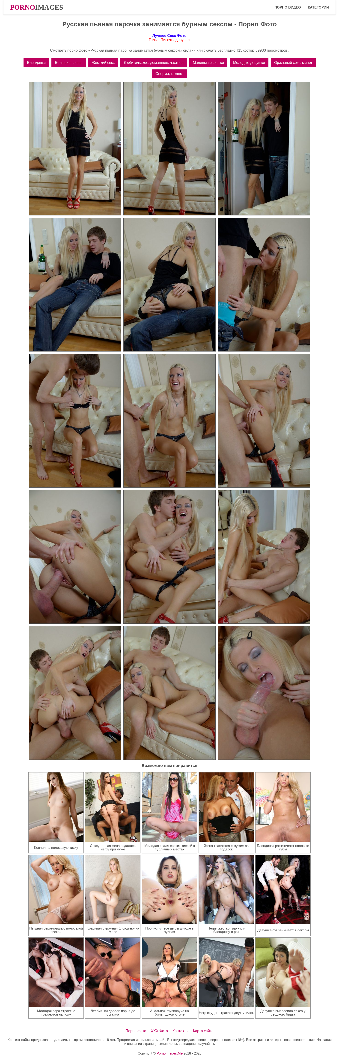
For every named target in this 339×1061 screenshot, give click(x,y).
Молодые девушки (249, 63)
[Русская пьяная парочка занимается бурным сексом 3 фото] (264, 148)
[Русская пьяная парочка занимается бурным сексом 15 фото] (264, 693)
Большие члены (68, 63)
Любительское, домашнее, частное (154, 63)
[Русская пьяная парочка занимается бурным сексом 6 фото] (264, 284)
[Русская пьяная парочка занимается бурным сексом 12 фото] (264, 556)
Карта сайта (203, 1031)
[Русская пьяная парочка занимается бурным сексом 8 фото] (169, 420)
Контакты (180, 1031)
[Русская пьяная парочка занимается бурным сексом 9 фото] (264, 420)
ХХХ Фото (159, 1031)
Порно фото (135, 1031)
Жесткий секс (103, 63)
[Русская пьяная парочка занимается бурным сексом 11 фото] (169, 556)
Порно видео (287, 7)
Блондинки (36, 63)
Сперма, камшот (169, 74)
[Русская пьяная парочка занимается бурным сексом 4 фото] (75, 284)
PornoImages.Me (170, 1053)
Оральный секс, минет (293, 63)
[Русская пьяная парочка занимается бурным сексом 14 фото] (169, 693)
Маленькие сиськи (208, 63)
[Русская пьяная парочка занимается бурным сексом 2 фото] (169, 148)
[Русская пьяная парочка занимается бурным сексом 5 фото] (169, 284)
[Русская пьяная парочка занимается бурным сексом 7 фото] (75, 420)
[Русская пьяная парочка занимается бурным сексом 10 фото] (75, 556)
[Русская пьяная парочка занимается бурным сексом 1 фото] (75, 148)
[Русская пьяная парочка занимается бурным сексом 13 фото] (75, 693)
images (36, 7)
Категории (318, 7)
